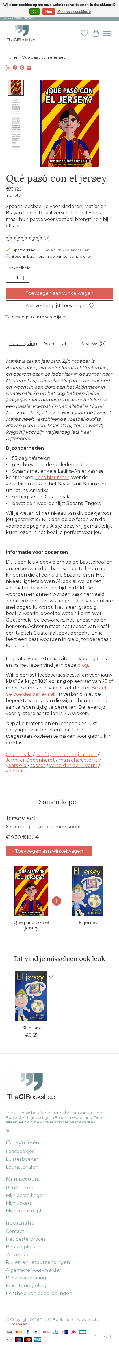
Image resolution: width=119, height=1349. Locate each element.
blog (82, 665)
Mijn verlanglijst (24, 1211)
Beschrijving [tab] (23, 343)
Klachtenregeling (26, 1285)
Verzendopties (22, 1254)
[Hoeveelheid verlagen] (11, 278)
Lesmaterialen (22, 1167)
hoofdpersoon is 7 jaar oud (66, 754)
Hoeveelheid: (18, 268)
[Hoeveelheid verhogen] (23, 278)
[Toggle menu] (107, 33)
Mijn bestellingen (26, 1195)
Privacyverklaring (26, 1278)
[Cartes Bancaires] (82, 1332)
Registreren (19, 1187)
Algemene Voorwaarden (34, 1270)
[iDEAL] (18, 1332)
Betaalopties (20, 1247)
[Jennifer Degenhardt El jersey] (87, 891)
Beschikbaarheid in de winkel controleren (52, 256)
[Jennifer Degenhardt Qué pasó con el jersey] (31, 891)
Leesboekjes (20, 1151)
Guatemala (19, 754)
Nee (48, 12)
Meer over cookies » (74, 12)
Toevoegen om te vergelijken (38, 316)
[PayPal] (28, 1332)
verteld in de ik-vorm (73, 765)
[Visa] (9, 1340)
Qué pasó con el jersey (31, 925)
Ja (35, 12)
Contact (15, 1231)
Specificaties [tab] (58, 343)
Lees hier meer (52, 477)
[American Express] (37, 1340)
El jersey (88, 922)
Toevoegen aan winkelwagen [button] (49, 851)
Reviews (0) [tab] (92, 343)
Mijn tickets (19, 1203)
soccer (37, 765)
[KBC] (55, 1332)
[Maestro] (19, 1340)
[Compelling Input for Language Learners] (27, 33)
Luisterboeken (23, 1159)
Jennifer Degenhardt (30, 760)
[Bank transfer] (9, 1332)
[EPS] (73, 1332)
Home (12, 57)
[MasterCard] (28, 1340)
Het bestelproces (26, 1239)
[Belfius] (46, 1332)
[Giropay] (64, 1332)
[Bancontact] (37, 1332)
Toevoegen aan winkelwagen (59, 293)
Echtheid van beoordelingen (39, 1293)
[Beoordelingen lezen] (24, 238)
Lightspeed (17, 1324)
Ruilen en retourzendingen (38, 1262)
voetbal (14, 771)
